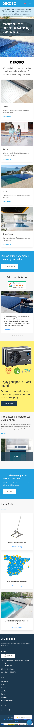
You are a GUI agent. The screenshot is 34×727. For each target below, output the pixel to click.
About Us (4, 691)
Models (3, 685)
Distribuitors (4, 697)
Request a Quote (10, 266)
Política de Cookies (8, 719)
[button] (25, 3)
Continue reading (17, 547)
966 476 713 (8, 666)
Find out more (7, 117)
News (3, 694)
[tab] (12, 335)
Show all (3, 434)
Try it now (9, 491)
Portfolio (3, 688)
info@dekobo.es (9, 669)
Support (9, 656)
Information (4, 682)
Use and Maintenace (7, 700)
